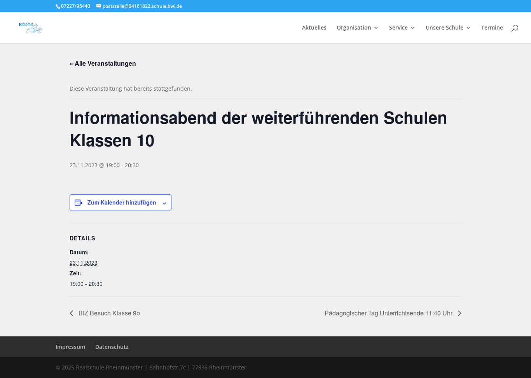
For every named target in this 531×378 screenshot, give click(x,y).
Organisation (354, 28)
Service (398, 28)
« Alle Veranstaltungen (103, 63)
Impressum (70, 346)
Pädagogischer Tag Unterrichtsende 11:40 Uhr (389, 312)
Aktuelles (314, 28)
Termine (492, 28)
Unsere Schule (444, 28)
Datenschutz (112, 346)
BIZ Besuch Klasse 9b (108, 312)
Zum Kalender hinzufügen (121, 202)
